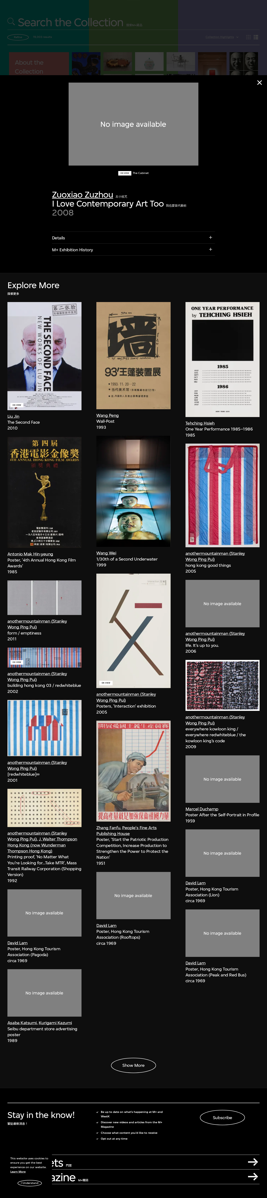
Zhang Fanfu (108, 827)
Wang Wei (106, 552)
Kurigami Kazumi (55, 1022)
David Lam (17, 942)
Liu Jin (13, 416)
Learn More (18, 1171)
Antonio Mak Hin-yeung (30, 553)
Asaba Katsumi (22, 1022)
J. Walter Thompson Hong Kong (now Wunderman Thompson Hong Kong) (42, 844)
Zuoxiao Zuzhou (82, 194)
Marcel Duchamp (201, 808)
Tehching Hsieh (200, 423)
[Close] (259, 82)
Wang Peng (107, 415)
